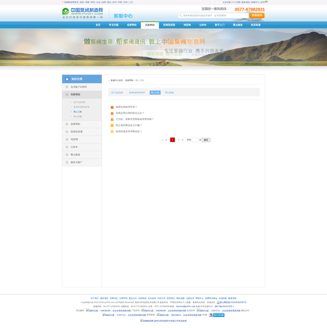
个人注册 (236, 2)
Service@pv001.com (185, 306)
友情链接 (142, 298)
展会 (109, 2)
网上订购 (76, 112)
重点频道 (238, 25)
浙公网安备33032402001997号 (233, 302)
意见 (263, 2)
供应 (82, 2)
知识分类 (77, 78)
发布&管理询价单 (80, 107)
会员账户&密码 (79, 87)
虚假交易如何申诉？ (126, 107)
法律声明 (123, 298)
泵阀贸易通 (169, 25)
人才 (131, 2)
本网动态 (114, 298)
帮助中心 (200, 298)
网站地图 (180, 298)
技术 (115, 2)
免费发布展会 (211, 298)
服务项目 (246, 2)
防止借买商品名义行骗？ (129, 125)
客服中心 (255, 2)
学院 (120, 2)
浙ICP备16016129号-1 (224, 306)
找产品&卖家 (78, 102)
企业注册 (227, 2)
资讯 (93, 2)
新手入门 (219, 25)
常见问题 (114, 25)
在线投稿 (223, 298)
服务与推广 (77, 162)
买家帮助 (150, 25)
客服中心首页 (117, 80)
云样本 (202, 25)
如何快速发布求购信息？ (129, 131)
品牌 (104, 2)
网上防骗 (76, 116)
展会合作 (133, 298)
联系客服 (256, 25)
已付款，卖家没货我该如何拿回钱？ (135, 119)
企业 (98, 2)
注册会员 (190, 298)
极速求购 (232, 298)
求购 (87, 2)
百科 (125, 2)
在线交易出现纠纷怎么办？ (130, 113)
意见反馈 (152, 298)
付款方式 (161, 298)
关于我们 (95, 298)
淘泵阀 (187, 25)
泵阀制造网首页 (71, 2)
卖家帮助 (132, 25)
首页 (98, 25)
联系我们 (171, 298)
